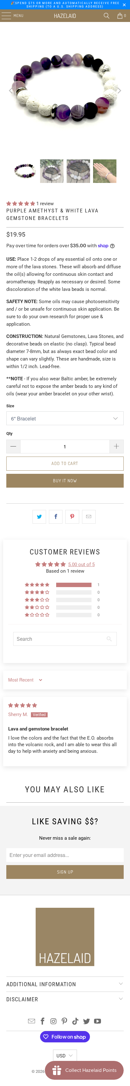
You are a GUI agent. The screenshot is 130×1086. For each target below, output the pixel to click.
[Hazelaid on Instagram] (53, 1022)
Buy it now (65, 480)
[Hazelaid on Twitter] (87, 1022)
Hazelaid (65, 15)
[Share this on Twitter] (39, 517)
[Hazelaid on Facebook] (43, 1022)
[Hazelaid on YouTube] (97, 1022)
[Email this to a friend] (89, 517)
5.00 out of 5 (81, 564)
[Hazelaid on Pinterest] (64, 1022)
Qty (9, 433)
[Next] (119, 90)
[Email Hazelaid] (32, 1022)
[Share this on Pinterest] (72, 517)
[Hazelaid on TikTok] (75, 1022)
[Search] (107, 15)
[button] (21, 203)
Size (10, 406)
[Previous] (11, 90)
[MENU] (3, 15)
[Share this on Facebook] (55, 517)
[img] (22, 705)
